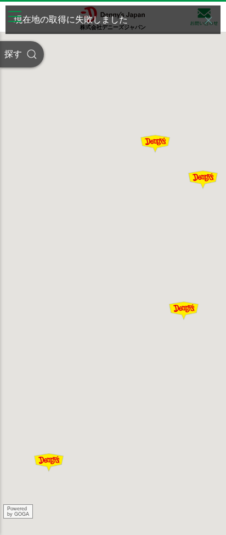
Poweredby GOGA (18, 511)
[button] (208, 20)
